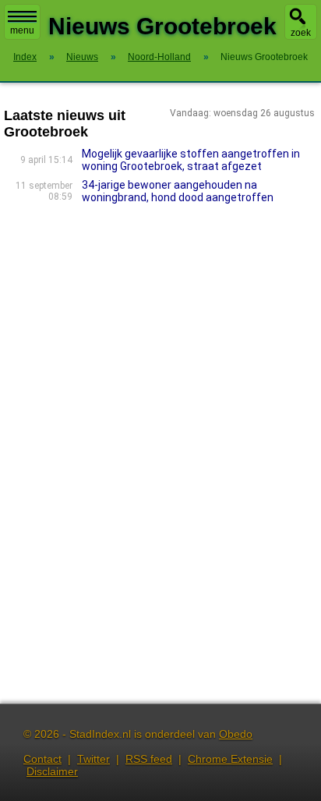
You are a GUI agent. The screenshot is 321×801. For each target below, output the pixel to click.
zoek (301, 32)
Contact (42, 759)
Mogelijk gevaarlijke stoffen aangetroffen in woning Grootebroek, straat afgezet (191, 159)
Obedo (235, 734)
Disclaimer (52, 771)
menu (22, 30)
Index (25, 56)
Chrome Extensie (230, 759)
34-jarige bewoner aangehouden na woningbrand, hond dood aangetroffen (177, 191)
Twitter (93, 759)
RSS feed (148, 759)
